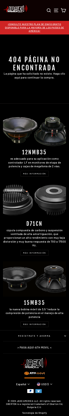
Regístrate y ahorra (34, 336)
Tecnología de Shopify (34, 412)
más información (34, 324)
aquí (17, 77)
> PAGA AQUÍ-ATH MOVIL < (35, 347)
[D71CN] (34, 200)
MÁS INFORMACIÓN (34, 174)
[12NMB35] (34, 128)
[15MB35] (34, 279)
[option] (34, 28)
